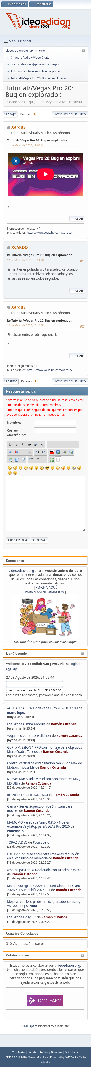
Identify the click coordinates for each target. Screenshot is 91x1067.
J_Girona (30, 906)
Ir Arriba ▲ (72, 1052)
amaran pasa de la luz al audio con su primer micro (44, 870)
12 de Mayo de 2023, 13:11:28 (25, 260)
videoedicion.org (21, 570)
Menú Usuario (16, 653)
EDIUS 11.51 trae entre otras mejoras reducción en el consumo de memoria (43, 856)
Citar (79, 218)
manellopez (16, 712)
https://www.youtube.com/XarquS (49, 233)
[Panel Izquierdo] (83, 51)
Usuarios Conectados (22, 933)
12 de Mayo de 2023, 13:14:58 (25, 325)
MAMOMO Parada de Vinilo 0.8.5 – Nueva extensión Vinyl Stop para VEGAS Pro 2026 (38, 824)
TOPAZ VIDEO (17, 842)
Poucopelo (15, 831)
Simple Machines (38, 1057)
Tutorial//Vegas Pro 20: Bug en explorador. (37, 140)
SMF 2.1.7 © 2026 (16, 1057)
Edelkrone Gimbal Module (26, 724)
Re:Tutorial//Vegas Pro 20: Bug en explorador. (39, 255)
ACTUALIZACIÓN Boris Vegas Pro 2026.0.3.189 (42, 708)
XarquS (18, 127)
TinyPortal (18, 1052)
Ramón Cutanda (64, 724)
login (74, 664)
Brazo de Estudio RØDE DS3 (27, 795)
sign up (11, 668)
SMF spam (29, 1026)
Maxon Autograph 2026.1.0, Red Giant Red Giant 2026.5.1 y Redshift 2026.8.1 (43, 888)
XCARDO (19, 247)
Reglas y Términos (51, 1052)
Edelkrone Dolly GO (21, 917)
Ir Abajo (10, 114)
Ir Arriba (10, 381)
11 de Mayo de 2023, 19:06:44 (25, 145)
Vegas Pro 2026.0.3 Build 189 (29, 736)
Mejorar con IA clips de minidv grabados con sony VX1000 (43, 903)
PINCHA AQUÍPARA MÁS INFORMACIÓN (44, 589)
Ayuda (32, 1052)
